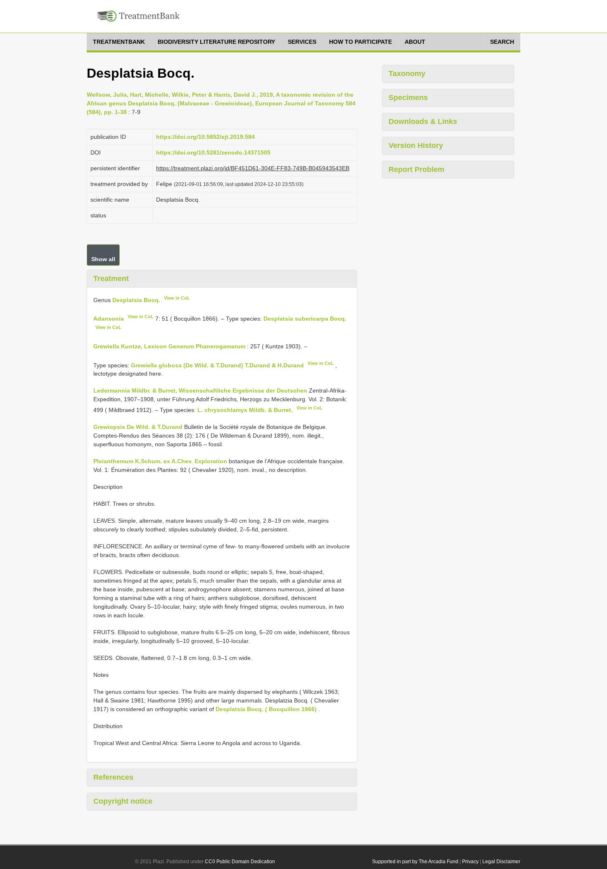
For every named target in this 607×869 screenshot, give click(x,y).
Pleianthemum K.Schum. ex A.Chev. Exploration (160, 461)
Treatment (111, 278)
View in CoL (177, 297)
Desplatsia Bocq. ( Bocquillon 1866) (266, 709)
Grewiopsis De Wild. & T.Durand (138, 427)
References (113, 777)
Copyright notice (122, 801)
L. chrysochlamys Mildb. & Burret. (245, 410)
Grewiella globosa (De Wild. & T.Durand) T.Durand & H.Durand (217, 365)
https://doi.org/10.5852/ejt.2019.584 (205, 136)
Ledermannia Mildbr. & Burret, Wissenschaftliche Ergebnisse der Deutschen (200, 390)
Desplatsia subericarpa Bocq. (304, 318)
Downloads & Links (423, 121)
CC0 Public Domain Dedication (240, 861)
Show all (103, 259)
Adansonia (108, 318)
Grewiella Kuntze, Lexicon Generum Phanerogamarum (169, 346)
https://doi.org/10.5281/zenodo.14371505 (213, 152)
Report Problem (416, 169)
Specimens (408, 97)
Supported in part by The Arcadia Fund (415, 861)
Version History (416, 145)
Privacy (470, 861)
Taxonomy (407, 73)
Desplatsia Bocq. (136, 299)
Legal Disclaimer (501, 861)
